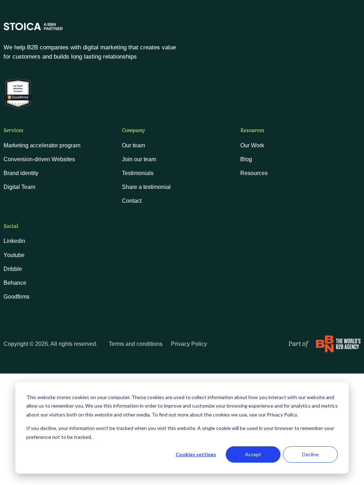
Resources (254, 173)
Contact (131, 201)
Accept (253, 454)
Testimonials (138, 173)
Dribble (13, 269)
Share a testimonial (146, 187)
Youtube (14, 255)
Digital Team (19, 187)
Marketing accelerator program (42, 145)
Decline (310, 454)
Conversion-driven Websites (39, 159)
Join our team (139, 159)
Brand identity (21, 173)
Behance (15, 283)
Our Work (252, 145)
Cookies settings (196, 454)
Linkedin (14, 241)
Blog (246, 159)
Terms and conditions (135, 344)
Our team (133, 145)
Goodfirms (17, 297)
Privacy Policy (189, 344)
